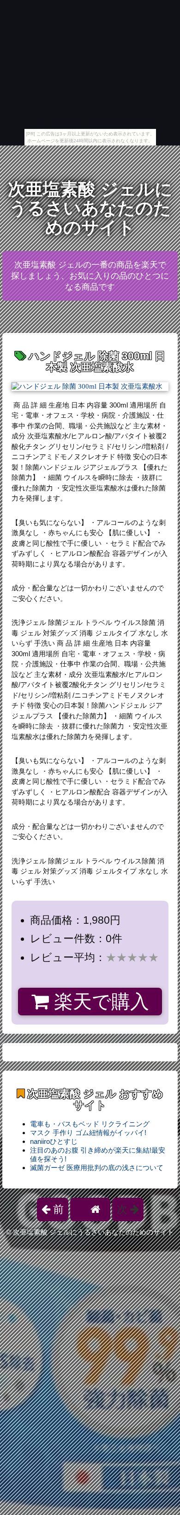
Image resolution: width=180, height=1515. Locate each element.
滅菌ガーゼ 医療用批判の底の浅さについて (96, 1167)
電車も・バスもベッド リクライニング (90, 1124)
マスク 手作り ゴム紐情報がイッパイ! (88, 1132)
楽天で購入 (99, 1001)
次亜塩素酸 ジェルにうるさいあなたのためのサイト (90, 208)
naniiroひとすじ (54, 1141)
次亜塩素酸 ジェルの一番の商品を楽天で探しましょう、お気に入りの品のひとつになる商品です (90, 275)
